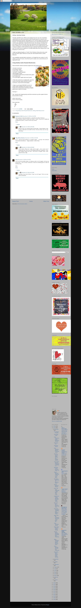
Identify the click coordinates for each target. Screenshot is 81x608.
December (56, 429)
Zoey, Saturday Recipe (56, 524)
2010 (54, 596)
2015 (54, 587)
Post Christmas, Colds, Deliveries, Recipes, (56, 439)
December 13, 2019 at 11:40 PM (29, 116)
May (55, 572)
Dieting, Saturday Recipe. (56, 485)
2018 (54, 582)
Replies (18, 124)
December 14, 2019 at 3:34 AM (31, 137)
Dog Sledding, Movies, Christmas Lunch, (56, 450)
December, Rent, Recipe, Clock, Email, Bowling (56, 555)
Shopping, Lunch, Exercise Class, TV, (56, 469)
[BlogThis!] (28, 109)
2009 (54, 597)
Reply (16, 122)
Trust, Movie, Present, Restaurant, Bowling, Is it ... (56, 463)
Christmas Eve (56, 443)
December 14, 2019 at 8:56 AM (28, 126)
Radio (53, 169)
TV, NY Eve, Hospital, (56, 432)
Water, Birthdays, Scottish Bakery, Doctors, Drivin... (56, 542)
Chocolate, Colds (56, 435)
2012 (54, 592)
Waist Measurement (40, 110)
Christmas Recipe (56, 446)
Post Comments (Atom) (22, 203)
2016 (54, 586)
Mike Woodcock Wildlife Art (57, 34)
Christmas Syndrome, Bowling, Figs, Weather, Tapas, (56, 511)
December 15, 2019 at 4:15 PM (28, 172)
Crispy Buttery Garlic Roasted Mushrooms (24, 110)
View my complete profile (57, 421)
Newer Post (15, 201)
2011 (54, 594)
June (55, 570)
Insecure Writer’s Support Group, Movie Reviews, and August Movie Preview (65, 431)
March (55, 575)
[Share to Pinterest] (32, 109)
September (56, 564)
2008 (54, 599)
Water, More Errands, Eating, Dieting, (56, 528)
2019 (54, 427)
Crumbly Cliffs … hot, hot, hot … (65, 454)
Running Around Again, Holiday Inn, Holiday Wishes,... (56, 457)
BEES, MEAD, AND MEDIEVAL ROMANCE (65, 534)
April (55, 573)
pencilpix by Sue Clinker (64, 508)
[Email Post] (25, 108)
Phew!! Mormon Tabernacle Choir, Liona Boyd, (56, 475)
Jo (19, 126)
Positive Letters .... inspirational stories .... (64, 451)
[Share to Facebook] (31, 109)
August (55, 567)
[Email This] (27, 109)
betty (16, 159)
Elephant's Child (19, 116)
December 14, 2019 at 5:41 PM (24, 159)
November (56, 559)
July (55, 568)
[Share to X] (29, 109)
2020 (54, 426)
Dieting (34, 110)
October (56, 561)
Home (31, 201)
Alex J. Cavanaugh (64, 428)
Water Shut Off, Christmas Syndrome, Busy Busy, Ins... (56, 518)
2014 (54, 589)
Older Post (46, 201)
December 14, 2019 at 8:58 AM (28, 147)
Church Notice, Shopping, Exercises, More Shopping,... (56, 534)
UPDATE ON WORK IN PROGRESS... (64, 491)
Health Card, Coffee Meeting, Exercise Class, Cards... (56, 499)
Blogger (47, 604)
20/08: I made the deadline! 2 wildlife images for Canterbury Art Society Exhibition (64, 512)
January (56, 579)
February (56, 577)
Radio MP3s (54, 170)
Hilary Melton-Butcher (20, 137)
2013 (54, 591)
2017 (54, 584)
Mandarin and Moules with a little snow (56, 504)
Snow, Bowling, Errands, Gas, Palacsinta (56, 548)
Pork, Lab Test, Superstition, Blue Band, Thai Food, (56, 491)
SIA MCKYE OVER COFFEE (64, 531)
